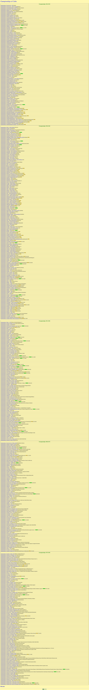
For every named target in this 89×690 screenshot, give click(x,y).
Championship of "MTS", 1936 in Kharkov (8, 127)
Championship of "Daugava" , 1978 (7, 577)
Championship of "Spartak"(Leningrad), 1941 (8, 255)
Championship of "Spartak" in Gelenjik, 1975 (8, 544)
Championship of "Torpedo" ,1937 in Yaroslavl (8, 153)
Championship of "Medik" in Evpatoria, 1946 (8, 265)
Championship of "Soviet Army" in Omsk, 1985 (9, 658)
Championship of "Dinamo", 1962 (6, 405)
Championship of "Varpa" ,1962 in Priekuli (8, 412)
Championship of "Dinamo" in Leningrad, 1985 (8, 659)
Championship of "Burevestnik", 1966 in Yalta (8, 446)
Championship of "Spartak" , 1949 (6, 292)
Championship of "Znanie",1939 (6, 240)
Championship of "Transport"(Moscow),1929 (8, 63)
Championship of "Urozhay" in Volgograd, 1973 (9, 526)
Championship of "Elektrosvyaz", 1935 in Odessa (9, 104)
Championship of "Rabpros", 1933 (6, 87)
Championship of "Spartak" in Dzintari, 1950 (8, 313)
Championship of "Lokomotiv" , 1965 (7, 435)
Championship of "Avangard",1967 (6, 456)
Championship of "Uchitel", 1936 (6, 132)
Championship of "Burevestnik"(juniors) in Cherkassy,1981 (10, 632)
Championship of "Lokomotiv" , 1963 (7, 415)
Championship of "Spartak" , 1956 (6, 359)
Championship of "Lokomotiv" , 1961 (7, 394)
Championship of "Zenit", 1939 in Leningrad (8, 229)
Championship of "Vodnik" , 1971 (6, 502)
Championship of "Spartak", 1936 (6, 128)
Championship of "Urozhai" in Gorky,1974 (8, 539)
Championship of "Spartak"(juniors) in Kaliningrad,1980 (10, 609)
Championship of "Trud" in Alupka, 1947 (7, 272)
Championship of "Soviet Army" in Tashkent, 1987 (9, 669)
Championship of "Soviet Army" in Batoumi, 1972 (9, 508)
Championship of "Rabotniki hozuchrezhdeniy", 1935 (9, 113)
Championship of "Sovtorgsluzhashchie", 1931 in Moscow (10, 78)
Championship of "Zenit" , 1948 (6, 281)
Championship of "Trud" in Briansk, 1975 (8, 547)
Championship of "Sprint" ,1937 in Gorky (8, 157)
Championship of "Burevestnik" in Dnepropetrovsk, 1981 (10, 627)
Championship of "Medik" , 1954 (6, 345)
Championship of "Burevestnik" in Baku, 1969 (8, 470)
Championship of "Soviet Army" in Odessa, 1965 (9, 438)
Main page (2, 686)
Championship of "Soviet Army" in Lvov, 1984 (8, 649)
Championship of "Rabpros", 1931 (6, 77)
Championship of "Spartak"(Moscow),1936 (8, 138)
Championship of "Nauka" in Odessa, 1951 (8, 323)
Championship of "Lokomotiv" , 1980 (7, 604)
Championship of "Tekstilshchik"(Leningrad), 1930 (9, 72)
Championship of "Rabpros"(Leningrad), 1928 (8, 25)
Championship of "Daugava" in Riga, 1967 (8, 454)
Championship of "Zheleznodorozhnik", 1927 (8, 11)
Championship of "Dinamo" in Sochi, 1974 (8, 531)
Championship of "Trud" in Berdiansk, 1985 (8, 656)
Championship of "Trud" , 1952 (6, 332)
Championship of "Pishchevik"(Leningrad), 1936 (9, 134)
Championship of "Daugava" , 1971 (7, 497)
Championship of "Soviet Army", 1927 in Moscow (9, 9)
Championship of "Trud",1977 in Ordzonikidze (8, 576)
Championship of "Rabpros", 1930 (6, 66)
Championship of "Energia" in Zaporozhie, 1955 (9, 352)
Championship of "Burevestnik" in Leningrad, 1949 (9, 297)
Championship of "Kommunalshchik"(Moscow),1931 (9, 82)
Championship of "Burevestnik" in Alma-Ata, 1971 (9, 493)
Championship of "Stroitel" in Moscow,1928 (8, 38)
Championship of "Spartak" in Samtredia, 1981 (8, 624)
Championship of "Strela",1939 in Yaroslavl (8, 237)
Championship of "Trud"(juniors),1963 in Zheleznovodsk (10, 421)
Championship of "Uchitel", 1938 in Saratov (8, 183)
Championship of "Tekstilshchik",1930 (7, 74)
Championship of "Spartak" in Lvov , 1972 (8, 512)
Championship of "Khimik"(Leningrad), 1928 (8, 36)
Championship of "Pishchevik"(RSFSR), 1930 (8, 67)
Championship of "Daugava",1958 (6, 370)
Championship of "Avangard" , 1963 (7, 414)
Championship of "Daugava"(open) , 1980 (8, 603)
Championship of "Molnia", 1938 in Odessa (8, 190)
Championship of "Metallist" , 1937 (6, 139)
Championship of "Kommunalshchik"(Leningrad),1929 (10, 61)
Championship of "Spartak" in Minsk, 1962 (8, 407)
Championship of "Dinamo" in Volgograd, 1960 (9, 381)
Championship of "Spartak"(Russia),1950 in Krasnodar (10, 318)
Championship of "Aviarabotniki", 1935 (7, 103)
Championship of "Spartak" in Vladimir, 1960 (8, 385)
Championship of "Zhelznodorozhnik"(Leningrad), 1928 (10, 37)
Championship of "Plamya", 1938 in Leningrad (8, 200)
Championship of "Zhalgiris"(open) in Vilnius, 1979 (9, 589)
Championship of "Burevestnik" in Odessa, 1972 (9, 511)
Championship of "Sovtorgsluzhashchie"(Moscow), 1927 (10, 17)
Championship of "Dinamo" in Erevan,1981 (8, 633)
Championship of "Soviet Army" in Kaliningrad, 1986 (9, 665)
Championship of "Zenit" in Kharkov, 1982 (8, 638)
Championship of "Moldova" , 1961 (7, 395)
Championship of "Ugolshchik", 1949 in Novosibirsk (9, 304)
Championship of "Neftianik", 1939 (7, 215)
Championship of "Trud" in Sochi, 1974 (7, 536)
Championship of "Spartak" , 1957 (6, 364)
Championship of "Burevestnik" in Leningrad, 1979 (9, 588)
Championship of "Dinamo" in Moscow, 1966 (8, 444)
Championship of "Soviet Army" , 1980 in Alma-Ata (9, 612)
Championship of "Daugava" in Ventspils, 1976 (8, 555)
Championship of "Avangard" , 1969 (7, 469)
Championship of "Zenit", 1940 (6, 242)
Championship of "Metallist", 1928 (6, 26)
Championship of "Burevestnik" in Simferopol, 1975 (9, 543)
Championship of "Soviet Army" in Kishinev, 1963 (9, 419)
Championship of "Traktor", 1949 (6, 309)
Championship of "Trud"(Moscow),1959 (7, 376)
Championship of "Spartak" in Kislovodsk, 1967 (9, 451)
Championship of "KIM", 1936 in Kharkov (8, 129)
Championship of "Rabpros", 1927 (6, 10)
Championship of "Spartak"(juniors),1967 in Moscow (9, 455)
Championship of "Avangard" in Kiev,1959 (8, 373)
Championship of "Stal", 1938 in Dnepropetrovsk (9, 193)
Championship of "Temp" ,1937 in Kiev (7, 160)
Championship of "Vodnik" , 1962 (6, 410)
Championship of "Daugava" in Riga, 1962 (8, 404)
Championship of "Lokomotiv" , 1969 (7, 476)
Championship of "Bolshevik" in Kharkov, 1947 (9, 267)
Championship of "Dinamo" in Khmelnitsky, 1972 (9, 510)
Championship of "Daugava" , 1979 (7, 591)
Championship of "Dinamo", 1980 (6, 602)
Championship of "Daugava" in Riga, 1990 (8, 679)
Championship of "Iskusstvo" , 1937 (7, 147)
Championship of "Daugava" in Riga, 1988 (8, 674)
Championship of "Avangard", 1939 (7, 209)
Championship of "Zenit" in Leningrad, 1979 (8, 598)
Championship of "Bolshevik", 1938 (7, 179)
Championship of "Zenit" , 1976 (6, 561)
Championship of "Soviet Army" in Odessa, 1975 (9, 542)
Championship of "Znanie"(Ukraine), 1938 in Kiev (9, 203)
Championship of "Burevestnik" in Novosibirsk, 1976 (9, 558)
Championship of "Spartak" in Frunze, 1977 (8, 568)
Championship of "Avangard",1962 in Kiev (8, 401)
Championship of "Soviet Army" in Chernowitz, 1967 (9, 449)
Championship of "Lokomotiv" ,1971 (7, 506)
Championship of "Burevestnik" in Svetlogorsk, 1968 (9, 460)
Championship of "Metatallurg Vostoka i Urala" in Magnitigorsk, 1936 (12, 137)
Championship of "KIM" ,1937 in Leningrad (8, 163)
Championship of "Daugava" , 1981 (7, 617)
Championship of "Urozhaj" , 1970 (6, 491)
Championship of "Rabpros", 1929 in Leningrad (8, 46)
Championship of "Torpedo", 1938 (6, 205)
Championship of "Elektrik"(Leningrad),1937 (8, 169)
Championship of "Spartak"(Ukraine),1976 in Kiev (9, 565)
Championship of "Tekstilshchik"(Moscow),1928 (9, 43)
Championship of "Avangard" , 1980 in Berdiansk (9, 614)
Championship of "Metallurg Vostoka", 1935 (8, 98)
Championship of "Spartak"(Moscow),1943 (8, 256)
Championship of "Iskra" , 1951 (6, 322)
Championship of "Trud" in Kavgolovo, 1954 (8, 347)
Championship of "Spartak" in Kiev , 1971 (8, 496)
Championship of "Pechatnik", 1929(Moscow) (8, 51)
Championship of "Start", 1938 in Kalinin (7, 188)
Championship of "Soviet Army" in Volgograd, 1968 (9, 459)
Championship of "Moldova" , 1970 (7, 486)
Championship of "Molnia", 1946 (6, 266)
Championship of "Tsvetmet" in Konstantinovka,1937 (9, 175)
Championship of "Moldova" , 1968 (7, 465)
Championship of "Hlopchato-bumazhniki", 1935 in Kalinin (10, 112)
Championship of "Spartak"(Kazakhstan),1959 (8, 378)
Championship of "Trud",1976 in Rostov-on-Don (9, 563)
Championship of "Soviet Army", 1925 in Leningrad (9, 6)
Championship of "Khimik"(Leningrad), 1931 (8, 79)
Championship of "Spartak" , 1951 (6, 324)
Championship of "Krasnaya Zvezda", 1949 (8, 298)
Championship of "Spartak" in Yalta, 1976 (8, 553)
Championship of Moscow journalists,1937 (8, 165)
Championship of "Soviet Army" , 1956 (7, 358)
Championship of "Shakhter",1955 (6, 355)
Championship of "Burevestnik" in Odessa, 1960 (9, 380)
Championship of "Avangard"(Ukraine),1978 (8, 587)
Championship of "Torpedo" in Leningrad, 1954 (9, 350)
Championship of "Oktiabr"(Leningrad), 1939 (8, 234)
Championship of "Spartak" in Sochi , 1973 (8, 521)
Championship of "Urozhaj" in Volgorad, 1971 (8, 505)
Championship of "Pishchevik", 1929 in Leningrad (9, 52)
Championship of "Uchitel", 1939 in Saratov (8, 226)
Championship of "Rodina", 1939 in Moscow (8, 231)
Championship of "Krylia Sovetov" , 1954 (8, 344)
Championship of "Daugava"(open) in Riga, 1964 (9, 425)
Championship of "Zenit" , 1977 (6, 572)
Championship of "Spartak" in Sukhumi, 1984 (8, 653)
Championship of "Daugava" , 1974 (7, 537)
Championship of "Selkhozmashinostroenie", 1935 (9, 118)
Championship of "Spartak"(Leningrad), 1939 (8, 235)
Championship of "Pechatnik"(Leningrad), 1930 (9, 71)
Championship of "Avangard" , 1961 (7, 400)
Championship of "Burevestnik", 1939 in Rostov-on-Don (10, 210)
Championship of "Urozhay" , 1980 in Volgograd (9, 613)
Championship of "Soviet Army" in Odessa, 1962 (9, 411)
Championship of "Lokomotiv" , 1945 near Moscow (9, 262)
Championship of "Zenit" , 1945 (6, 261)
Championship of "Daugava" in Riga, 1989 (8, 676)
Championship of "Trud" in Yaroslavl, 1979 (8, 596)
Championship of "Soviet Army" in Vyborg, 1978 (9, 578)
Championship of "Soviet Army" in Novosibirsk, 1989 (10, 675)
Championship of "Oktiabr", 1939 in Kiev (8, 216)
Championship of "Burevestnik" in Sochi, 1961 (8, 390)
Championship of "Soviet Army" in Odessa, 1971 (9, 500)
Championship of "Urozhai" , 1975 (6, 549)
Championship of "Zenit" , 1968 (6, 466)
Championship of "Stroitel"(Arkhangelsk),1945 (8, 263)
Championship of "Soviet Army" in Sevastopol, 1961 (9, 399)
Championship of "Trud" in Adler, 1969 (7, 472)
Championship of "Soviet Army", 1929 (7, 45)
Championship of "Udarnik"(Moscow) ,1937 (8, 167)
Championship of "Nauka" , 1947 (6, 270)
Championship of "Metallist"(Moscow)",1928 (8, 41)
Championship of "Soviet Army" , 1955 (7, 354)
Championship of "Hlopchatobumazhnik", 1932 (8, 83)
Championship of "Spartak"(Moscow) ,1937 (8, 170)
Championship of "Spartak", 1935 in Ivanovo (8, 102)
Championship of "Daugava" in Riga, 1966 (8, 445)
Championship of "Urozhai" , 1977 (6, 573)
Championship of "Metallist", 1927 (6, 14)
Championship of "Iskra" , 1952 (6, 328)
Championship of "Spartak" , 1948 (6, 283)
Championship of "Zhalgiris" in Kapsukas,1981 (8, 630)
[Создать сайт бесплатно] (44, 689)
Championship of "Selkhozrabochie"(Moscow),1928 (9, 42)
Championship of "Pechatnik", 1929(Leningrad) (9, 53)
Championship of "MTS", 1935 (6, 97)
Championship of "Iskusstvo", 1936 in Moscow (8, 131)
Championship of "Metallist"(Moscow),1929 (8, 58)
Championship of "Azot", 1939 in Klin (7, 232)
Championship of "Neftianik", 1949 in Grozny (8, 303)
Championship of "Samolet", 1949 (6, 308)
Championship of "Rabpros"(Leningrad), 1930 (8, 68)
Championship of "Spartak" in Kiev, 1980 (7, 608)
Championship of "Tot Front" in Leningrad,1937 (8, 174)
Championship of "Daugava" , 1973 (7, 527)
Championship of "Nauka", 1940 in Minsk (8, 245)
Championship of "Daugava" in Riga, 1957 (8, 363)
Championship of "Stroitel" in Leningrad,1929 (8, 62)
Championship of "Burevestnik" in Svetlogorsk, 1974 (9, 529)
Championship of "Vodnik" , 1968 (6, 467)
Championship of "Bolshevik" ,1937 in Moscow (9, 152)
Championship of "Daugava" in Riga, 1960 (8, 389)
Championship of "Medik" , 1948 (6, 282)
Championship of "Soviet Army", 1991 (7, 680)
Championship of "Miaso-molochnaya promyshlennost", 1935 (11, 115)
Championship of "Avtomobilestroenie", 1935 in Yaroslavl (10, 108)
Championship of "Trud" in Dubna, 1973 (7, 516)
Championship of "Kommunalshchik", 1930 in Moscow (10, 69)
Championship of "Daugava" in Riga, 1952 (8, 337)
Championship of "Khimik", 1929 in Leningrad (8, 57)
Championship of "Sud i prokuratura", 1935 (8, 107)
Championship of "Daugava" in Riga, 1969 (8, 474)
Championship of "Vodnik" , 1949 (6, 296)
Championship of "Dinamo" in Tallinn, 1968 (8, 461)
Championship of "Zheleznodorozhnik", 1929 (8, 47)
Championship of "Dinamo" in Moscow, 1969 (8, 475)
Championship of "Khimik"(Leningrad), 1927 (8, 15)
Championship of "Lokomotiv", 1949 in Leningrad (9, 302)
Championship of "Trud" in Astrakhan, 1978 (8, 583)
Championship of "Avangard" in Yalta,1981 (8, 628)
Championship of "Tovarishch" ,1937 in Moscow (9, 162)
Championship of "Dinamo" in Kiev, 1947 (8, 268)
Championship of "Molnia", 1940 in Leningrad (8, 251)
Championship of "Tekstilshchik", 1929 (7, 50)
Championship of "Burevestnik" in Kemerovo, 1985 (9, 661)
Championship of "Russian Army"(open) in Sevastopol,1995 (11, 684)
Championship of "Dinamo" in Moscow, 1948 (8, 278)
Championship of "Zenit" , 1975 (6, 548)
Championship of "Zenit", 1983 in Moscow (8, 644)
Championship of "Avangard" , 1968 (7, 462)
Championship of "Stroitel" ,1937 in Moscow (8, 158)
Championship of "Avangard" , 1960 (7, 379)
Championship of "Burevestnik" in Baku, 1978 (8, 584)
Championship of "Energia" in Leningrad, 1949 (8, 288)
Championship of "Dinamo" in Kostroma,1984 (8, 654)
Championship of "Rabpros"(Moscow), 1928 (8, 32)
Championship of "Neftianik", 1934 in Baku (8, 93)
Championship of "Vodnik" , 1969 (6, 480)
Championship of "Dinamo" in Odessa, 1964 (8, 426)
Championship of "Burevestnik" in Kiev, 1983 (8, 648)
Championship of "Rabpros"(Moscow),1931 (8, 81)
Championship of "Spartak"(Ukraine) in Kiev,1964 (9, 430)
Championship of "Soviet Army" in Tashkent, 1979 (9, 592)
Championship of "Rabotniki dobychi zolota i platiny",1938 (10, 196)
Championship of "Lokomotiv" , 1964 (7, 427)
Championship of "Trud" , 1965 (6, 437)
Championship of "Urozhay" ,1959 (6, 375)
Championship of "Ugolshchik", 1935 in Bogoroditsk (9, 123)
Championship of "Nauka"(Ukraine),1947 (8, 277)
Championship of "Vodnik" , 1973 (6, 522)
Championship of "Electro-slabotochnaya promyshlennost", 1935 (11, 109)
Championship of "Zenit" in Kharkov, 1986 (8, 666)
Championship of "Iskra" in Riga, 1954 (7, 343)
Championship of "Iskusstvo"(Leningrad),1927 (8, 20)
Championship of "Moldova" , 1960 (7, 384)
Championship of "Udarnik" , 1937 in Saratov (8, 142)
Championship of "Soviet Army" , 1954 (7, 348)
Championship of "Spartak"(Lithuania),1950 (8, 317)
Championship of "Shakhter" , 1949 (7, 291)
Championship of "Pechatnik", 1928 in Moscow (8, 27)
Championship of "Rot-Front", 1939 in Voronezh (9, 219)
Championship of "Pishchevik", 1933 (7, 89)
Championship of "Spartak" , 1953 (6, 340)
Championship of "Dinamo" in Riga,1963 (7, 420)
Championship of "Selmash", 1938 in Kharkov (8, 198)
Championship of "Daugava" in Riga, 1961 (8, 391)
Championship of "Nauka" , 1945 (6, 258)
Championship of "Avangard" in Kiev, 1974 (8, 534)
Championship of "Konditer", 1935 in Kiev (8, 105)
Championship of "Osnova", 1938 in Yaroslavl (8, 194)
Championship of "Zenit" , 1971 (6, 498)
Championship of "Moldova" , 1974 (7, 528)
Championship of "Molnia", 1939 (6, 230)
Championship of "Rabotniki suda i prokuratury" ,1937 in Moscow (12, 159)
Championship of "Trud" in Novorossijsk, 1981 (8, 620)
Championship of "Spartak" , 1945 (6, 260)
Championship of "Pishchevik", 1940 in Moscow (9, 246)
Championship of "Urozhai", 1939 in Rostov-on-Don (9, 227)
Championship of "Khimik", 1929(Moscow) (8, 56)
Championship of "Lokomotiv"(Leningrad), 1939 (9, 236)
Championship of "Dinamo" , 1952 (6, 334)
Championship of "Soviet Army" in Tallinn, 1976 (9, 556)
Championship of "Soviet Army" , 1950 (7, 314)
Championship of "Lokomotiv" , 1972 (7, 513)
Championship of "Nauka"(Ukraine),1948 (8, 286)
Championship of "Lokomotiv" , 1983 (7, 640)
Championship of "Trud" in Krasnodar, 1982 (8, 639)
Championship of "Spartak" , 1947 (6, 271)
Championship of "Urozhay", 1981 (6, 623)
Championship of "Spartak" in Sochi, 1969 (8, 471)
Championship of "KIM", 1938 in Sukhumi (8, 185)
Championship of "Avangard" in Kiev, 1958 (8, 368)
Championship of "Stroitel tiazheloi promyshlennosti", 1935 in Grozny (12, 120)
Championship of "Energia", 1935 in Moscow (8, 99)
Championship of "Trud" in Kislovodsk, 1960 (8, 386)
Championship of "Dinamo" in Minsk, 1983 (8, 645)
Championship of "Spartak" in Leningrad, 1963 (8, 417)
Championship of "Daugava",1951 (6, 327)
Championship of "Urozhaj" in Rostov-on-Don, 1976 (9, 560)
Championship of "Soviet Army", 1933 (7, 88)
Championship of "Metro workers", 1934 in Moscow (9, 94)
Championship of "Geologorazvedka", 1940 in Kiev (9, 252)
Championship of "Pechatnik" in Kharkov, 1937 (9, 144)
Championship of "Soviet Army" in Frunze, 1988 (9, 671)
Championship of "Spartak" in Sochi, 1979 (8, 594)
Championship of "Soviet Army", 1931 (7, 76)
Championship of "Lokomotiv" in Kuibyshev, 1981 (9, 622)
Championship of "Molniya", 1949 (6, 301)
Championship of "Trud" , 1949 (6, 293)
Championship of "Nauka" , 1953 (6, 338)
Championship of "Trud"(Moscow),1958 (7, 371)
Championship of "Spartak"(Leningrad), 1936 (8, 136)
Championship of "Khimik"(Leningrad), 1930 (8, 73)
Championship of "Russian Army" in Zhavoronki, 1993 (10, 681)
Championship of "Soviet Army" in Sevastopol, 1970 (9, 482)
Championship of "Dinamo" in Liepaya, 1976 (8, 557)
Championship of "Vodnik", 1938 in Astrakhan (8, 184)
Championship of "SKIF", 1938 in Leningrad (8, 201)
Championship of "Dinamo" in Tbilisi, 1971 (8, 492)
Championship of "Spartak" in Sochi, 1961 (8, 396)
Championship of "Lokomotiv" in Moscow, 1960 (9, 383)
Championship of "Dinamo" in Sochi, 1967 (8, 450)
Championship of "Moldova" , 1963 (7, 416)
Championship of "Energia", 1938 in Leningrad (8, 191)
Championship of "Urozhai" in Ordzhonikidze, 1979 (9, 599)
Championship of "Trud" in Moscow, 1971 (8, 495)
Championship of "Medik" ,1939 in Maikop (8, 206)
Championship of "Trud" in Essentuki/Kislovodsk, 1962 (10, 409)
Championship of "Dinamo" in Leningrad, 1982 (8, 634)
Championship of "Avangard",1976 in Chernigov (9, 562)
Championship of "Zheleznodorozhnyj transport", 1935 (10, 124)
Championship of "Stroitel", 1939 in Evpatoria (8, 221)
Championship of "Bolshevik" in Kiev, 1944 (8, 257)
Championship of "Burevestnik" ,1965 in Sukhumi (9, 432)
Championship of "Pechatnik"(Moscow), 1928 (8, 33)
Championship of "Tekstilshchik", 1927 (7, 12)
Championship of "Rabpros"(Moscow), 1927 (8, 16)
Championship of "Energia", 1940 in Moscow (8, 250)
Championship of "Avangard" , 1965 (7, 431)
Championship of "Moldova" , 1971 (7, 503)
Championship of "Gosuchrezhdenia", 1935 (8, 110)
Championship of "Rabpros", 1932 (6, 84)
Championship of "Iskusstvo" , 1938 (7, 178)
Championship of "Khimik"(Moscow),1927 (8, 22)
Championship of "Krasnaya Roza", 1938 (7, 199)
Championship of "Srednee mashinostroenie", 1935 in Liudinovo (11, 119)
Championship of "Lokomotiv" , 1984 (7, 650)
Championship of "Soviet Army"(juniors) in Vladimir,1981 (10, 629)
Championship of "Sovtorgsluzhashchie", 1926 (8, 7)
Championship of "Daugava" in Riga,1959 (8, 374)
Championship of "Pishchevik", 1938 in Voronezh (9, 180)
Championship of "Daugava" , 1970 (7, 485)
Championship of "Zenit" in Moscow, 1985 (8, 660)
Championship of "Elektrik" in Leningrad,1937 (8, 168)
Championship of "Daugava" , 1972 (7, 507)
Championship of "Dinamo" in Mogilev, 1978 (8, 582)
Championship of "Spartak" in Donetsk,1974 (8, 538)
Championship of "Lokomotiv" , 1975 (7, 541)
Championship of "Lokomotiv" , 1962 (7, 406)
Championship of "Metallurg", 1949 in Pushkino (8, 299)
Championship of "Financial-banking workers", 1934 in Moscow (11, 92)
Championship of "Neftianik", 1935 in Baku (8, 100)
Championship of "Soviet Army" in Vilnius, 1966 (9, 443)
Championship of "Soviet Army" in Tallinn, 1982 (9, 635)
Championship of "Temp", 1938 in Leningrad (8, 195)
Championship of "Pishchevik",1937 (7, 172)
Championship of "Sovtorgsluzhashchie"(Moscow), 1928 (10, 35)
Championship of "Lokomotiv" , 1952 (7, 329)
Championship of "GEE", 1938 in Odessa (8, 189)
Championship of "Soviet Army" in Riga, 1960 (8, 388)
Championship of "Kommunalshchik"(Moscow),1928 (9, 40)
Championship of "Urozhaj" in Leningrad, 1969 (8, 481)
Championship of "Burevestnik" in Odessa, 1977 (9, 571)
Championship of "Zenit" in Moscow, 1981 (8, 619)
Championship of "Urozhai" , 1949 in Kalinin (8, 294)
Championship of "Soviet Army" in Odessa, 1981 (9, 618)
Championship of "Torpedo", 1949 (6, 307)
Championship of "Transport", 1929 (7, 48)
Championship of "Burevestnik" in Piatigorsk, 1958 (9, 369)
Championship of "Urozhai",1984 (6, 655)
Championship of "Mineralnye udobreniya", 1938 (9, 204)
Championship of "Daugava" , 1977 (7, 567)
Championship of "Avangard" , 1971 (7, 501)
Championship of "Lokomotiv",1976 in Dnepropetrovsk (10, 566)
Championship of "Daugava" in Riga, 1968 (8, 464)
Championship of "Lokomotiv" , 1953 (7, 339)
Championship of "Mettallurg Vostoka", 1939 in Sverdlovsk (10, 214)
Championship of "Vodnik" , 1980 (6, 607)
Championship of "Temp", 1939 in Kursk (7, 224)
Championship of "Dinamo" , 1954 (6, 342)
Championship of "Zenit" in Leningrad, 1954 (8, 349)
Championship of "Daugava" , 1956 (7, 360)
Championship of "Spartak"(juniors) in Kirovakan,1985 (10, 663)
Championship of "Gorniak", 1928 (6, 30)
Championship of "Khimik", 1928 (6, 31)
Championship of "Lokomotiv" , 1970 (7, 490)
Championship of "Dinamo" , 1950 (6, 312)
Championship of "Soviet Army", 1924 (7, 5)
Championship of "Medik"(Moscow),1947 (8, 276)
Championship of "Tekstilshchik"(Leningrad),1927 (9, 21)
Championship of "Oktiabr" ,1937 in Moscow (8, 149)
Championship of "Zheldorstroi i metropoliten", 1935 (9, 114)
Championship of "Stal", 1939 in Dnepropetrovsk (9, 220)
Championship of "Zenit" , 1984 (6, 651)
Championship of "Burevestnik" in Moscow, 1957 (9, 365)
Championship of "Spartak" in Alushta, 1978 (8, 586)
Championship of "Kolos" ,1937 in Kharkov (8, 154)
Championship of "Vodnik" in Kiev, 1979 (7, 597)
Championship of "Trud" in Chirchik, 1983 (8, 643)
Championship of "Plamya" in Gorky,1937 (8, 173)
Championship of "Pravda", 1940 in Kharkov (8, 247)
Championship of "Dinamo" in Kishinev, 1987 (8, 670)
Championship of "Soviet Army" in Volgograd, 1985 (9, 664)
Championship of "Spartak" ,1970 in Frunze (8, 487)
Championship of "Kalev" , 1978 (6, 581)
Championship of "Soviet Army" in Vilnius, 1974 (9, 533)
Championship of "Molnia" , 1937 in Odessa (8, 148)
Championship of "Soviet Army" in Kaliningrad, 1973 (9, 517)
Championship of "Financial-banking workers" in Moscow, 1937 (11, 143)
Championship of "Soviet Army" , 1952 (7, 333)
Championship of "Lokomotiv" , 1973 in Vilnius (8, 518)
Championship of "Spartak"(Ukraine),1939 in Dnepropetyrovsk (11, 239)
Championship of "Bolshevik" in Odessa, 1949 (8, 287)
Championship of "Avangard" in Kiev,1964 (8, 422)
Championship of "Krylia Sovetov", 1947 (7, 273)
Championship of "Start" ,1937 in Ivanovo (8, 164)
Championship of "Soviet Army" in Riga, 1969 (8, 477)
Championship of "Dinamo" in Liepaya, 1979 (8, 593)
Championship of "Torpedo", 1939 (6, 225)
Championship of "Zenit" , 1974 (6, 532)
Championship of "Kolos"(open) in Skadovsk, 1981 (9, 625)
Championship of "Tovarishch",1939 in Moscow (9, 241)
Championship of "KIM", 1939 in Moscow (8, 211)
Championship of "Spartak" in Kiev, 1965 (8, 436)
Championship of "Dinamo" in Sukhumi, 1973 (8, 523)
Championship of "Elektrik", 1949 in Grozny (8, 306)
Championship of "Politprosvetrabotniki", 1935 (8, 117)
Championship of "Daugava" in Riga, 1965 (8, 440)
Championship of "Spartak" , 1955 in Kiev (8, 353)
